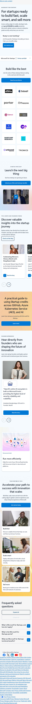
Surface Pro (3, 657)
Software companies (5, 688)
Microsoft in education (24, 668)
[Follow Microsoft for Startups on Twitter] (8, 655)
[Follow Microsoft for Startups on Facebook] (4, 655)
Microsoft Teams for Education (20, 670)
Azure (17, 682)
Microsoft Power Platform (9, 680)
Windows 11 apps (27, 661)
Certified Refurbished (19, 666)
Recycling (6, 703)
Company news (10, 690)
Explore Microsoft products (14, 661)
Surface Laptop (11, 657)
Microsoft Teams (21, 680)
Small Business (11, 682)
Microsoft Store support (25, 663)
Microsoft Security (12, 678)
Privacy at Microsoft (20, 690)
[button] (24, 58)
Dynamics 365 (21, 678)
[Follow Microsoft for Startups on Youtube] (16, 655)
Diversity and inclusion (6, 692)
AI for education (11, 676)
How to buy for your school (21, 672)
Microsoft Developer (24, 682)
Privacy (2, 701)
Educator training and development (9, 674)
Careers (21, 688)
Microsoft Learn (4, 684)
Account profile (4, 663)
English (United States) (6, 695)
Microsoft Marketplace (21, 686)
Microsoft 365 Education (6, 672)
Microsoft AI (3, 678)
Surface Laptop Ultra (21, 657)
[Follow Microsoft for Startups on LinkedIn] (12, 655)
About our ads (13, 703)
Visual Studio (15, 688)
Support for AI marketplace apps (18, 684)
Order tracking (9, 666)
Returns (2, 666)
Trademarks (24, 701)
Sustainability (23, 692)
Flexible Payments (13, 668)
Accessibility (16, 692)
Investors (28, 690)
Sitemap (16, 699)
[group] (13, 261)
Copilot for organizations (17, 659)
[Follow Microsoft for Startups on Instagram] (20, 655)
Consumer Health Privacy (7, 699)
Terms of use (17, 701)
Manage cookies (8, 701)
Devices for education (6, 670)
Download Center (13, 663)
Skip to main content (6, 1)
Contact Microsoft (24, 699)
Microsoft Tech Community (7, 686)
